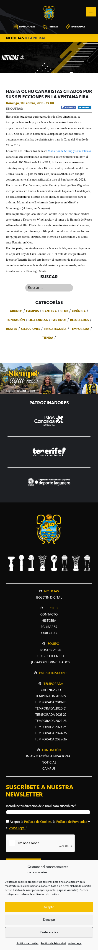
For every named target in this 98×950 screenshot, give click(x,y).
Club (64, 310)
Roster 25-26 (50, 650)
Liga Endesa (38, 319)
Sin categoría (55, 328)
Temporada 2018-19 (50, 696)
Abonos (16, 310)
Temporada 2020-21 (51, 708)
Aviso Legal (75, 943)
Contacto (49, 614)
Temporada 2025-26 (51, 739)
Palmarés (49, 626)
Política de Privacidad (53, 943)
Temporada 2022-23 (51, 720)
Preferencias (49, 932)
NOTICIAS (15, 38)
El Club (52, 608)
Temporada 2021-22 (50, 714)
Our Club (49, 633)
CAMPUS (49, 768)
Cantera (49, 310)
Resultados (79, 319)
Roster (11, 328)
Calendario (51, 690)
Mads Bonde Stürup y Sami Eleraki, (70, 151)
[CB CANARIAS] (49, 3)
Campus (32, 310)
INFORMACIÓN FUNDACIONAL (49, 756)
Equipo (53, 643)
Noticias (51, 591)
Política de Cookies (37, 821)
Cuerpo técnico (50, 656)
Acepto (49, 907)
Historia (49, 620)
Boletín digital (49, 597)
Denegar (49, 919)
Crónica (79, 310)
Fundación (16, 319)
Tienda (47, 337)
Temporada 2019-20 (51, 702)
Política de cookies (28, 943)
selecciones (30, 328)
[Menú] (91, 11)
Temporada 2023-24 (51, 727)
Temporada (79, 328)
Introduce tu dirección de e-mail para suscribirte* (41, 806)
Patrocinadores (53, 673)
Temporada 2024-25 (51, 733)
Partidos (59, 319)
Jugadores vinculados (50, 662)
